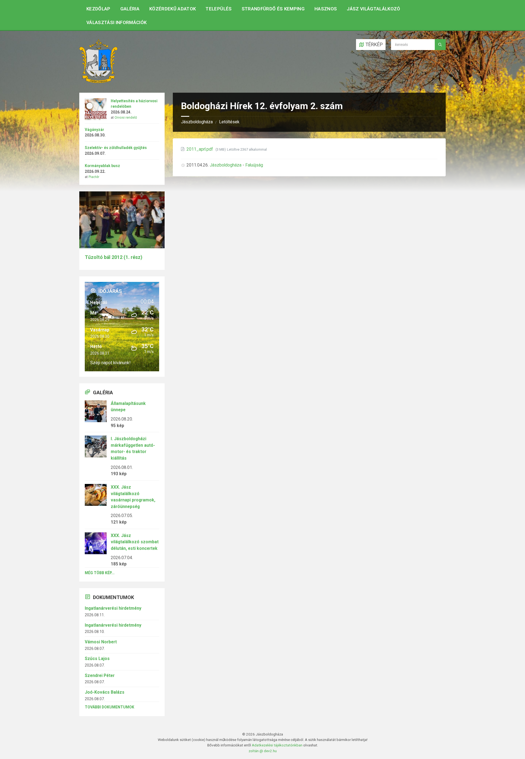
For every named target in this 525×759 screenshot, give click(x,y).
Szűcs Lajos (97, 658)
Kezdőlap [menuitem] (98, 8)
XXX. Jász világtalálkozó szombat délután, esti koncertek (135, 542)
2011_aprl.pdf (200, 149)
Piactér (94, 177)
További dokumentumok (109, 707)
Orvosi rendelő (126, 117)
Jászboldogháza (197, 121)
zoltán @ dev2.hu (263, 751)
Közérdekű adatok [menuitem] (172, 8)
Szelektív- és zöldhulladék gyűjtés (116, 147)
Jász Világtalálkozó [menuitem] (373, 8)
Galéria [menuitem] (129, 8)
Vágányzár (94, 129)
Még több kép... (100, 573)
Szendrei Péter (100, 675)
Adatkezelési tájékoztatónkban (277, 745)
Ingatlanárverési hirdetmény (113, 608)
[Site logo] (98, 81)
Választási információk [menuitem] (116, 22)
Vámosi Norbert (101, 641)
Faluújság (254, 165)
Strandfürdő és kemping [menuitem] (273, 8)
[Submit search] (440, 44)
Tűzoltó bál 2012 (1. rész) (113, 257)
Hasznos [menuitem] (325, 8)
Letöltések (229, 121)
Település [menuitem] (219, 8)
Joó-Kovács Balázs (104, 692)
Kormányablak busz (102, 166)
